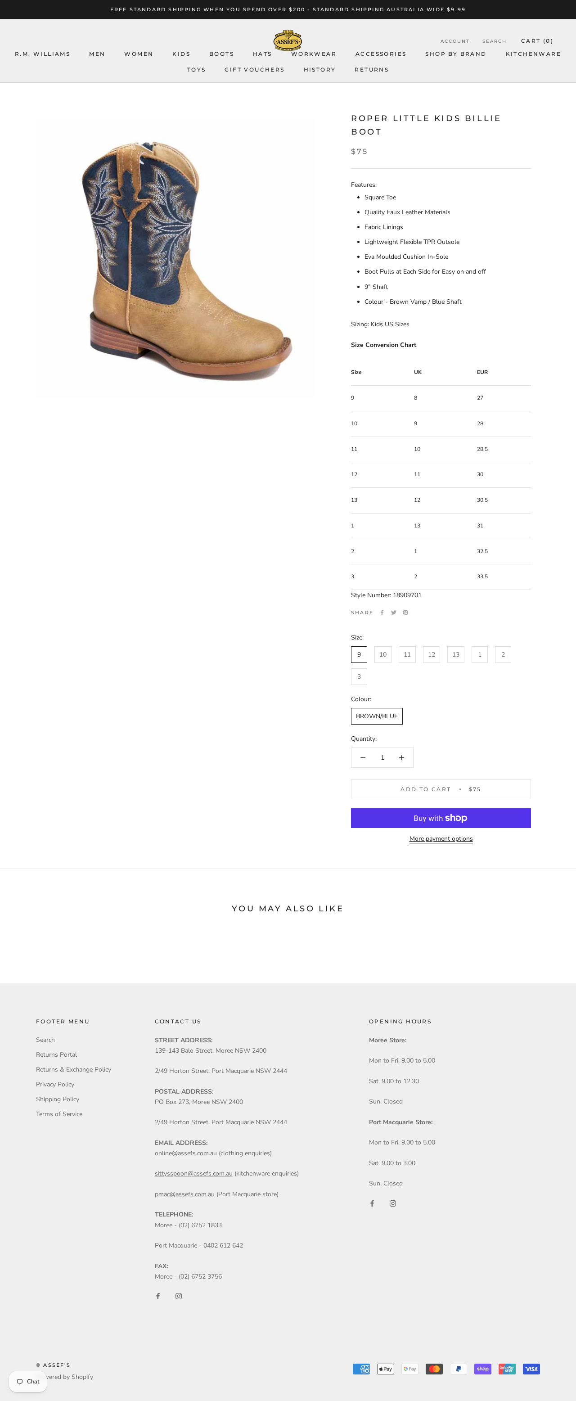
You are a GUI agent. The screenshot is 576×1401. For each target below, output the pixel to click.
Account (455, 41)
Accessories (381, 53)
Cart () (537, 40)
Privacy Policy (55, 1084)
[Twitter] (393, 612)
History (320, 69)
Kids (181, 53)
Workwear (314, 53)
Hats (262, 53)
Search (494, 41)
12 (431, 654)
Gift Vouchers (254, 69)
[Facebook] (382, 612)
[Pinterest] (405, 612)
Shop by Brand (455, 53)
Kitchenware (533, 53)
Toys (196, 69)
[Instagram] (179, 1296)
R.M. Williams (42, 53)
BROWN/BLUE (377, 716)
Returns (372, 69)
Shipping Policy (57, 1099)
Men (97, 53)
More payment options (441, 838)
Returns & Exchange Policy (73, 1069)
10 (383, 654)
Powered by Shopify (64, 1377)
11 (407, 654)
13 (455, 654)
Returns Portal (56, 1054)
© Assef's (53, 1365)
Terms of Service (59, 1114)
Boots (221, 53)
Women (138, 53)
